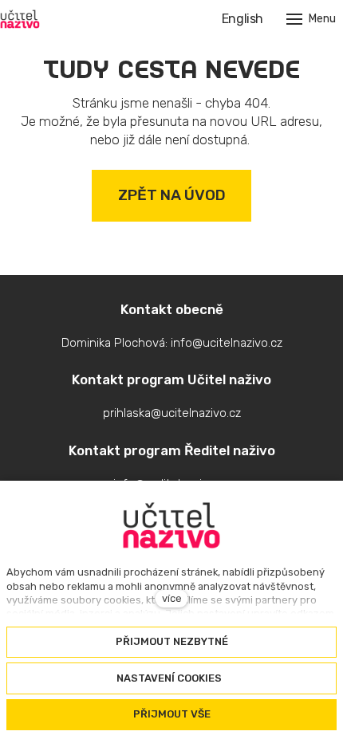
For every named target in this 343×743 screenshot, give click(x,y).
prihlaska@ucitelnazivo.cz (172, 413)
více (172, 598)
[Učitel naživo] (20, 19)
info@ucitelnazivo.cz (226, 343)
